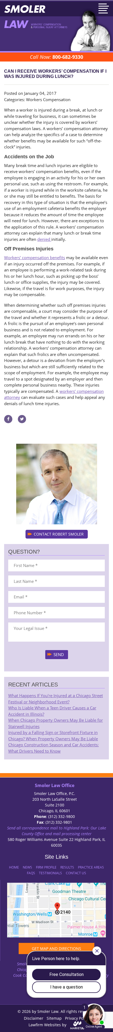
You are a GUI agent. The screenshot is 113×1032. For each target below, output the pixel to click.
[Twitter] (22, 418)
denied (44, 239)
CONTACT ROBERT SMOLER (59, 534)
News (27, 867)
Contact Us (76, 873)
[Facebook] (8, 418)
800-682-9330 (67, 57)
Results (67, 867)
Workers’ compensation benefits (34, 257)
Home (14, 867)
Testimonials (50, 873)
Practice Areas (91, 867)
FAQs (31, 873)
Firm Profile (46, 867)
